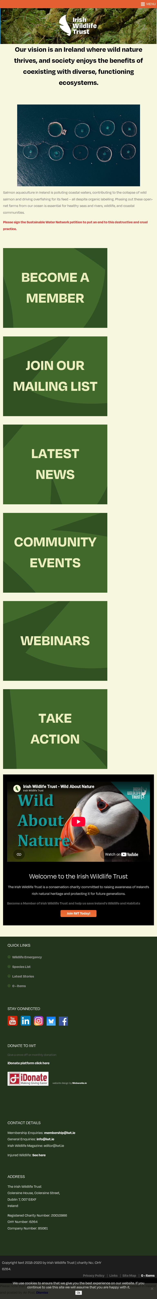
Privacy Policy (93, 1275)
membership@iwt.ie (59, 1132)
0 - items (19, 986)
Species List (21, 966)
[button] (151, 4)
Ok (78, 1292)
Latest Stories (23, 976)
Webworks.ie (79, 1083)
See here (39, 1155)
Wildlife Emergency (27, 957)
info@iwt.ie (45, 1139)
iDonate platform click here (28, 1063)
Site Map (129, 1275)
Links (113, 1275)
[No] (152, 1289)
